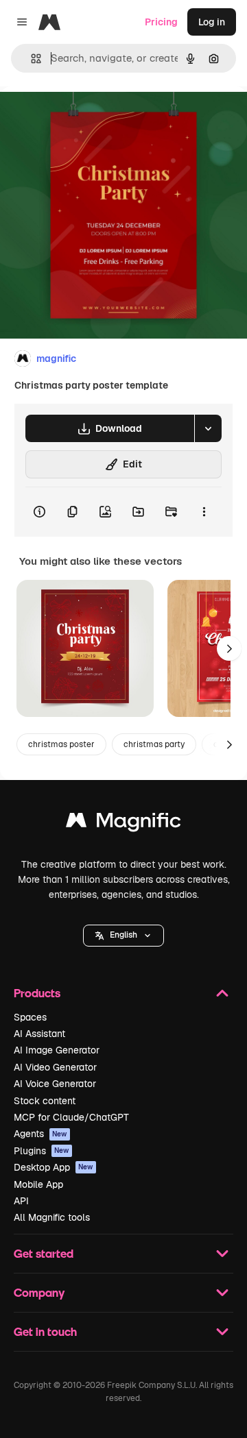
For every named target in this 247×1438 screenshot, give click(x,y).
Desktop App (53, 1167)
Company (39, 1292)
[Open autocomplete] (30, 58)
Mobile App (38, 1184)
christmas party (154, 744)
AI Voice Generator (55, 1083)
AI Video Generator (55, 1067)
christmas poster (61, 744)
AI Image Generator (56, 1050)
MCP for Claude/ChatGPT (71, 1117)
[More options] (203, 512)
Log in (211, 22)
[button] (123, 936)
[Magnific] (123, 823)
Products (37, 993)
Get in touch (45, 1331)
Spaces (30, 1017)
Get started (43, 1253)
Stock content (44, 1101)
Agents (40, 1134)
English (123, 934)
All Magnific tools (52, 1217)
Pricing (161, 22)
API (21, 1201)
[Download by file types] (208, 428)
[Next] (229, 648)
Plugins (41, 1151)
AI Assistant (39, 1033)
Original (88, 117)
